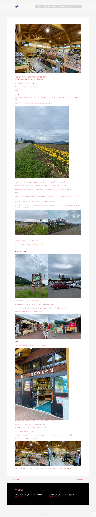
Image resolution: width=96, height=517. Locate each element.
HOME (38, 6)
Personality (62, 6)
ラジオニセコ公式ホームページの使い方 (61, 495)
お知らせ (33, 79)
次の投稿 (80, 479)
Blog (54, 6)
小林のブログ (39, 79)
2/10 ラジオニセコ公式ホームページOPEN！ (29, 495)
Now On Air (47, 6)
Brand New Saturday (23, 79)
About (70, 6)
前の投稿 (16, 479)
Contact (78, 6)
